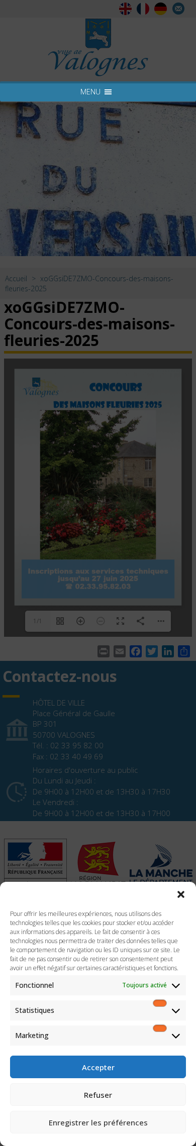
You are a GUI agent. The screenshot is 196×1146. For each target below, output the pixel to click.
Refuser (98, 1095)
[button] (181, 894)
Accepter (98, 1067)
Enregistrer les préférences (98, 1122)
